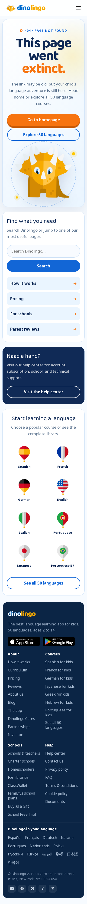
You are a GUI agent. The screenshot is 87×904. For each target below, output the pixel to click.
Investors (16, 734)
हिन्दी (59, 854)
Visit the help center (43, 391)
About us (15, 694)
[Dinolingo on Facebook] (22, 889)
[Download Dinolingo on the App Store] (24, 641)
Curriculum (17, 670)
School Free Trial (22, 814)
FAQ (48, 777)
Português (17, 845)
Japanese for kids (60, 686)
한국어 (13, 862)
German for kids (59, 678)
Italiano (67, 837)
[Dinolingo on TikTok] (42, 889)
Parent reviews (24, 329)
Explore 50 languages (43, 134)
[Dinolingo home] (25, 8)
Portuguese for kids (58, 712)
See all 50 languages (43, 583)
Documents (55, 801)
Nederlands (40, 845)
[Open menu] (78, 8)
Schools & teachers (24, 753)
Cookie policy (56, 793)
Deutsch (50, 837)
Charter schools (21, 761)
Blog (11, 702)
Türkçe (32, 854)
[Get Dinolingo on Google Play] (59, 641)
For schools (21, 313)
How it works (23, 283)
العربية (47, 854)
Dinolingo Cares (21, 718)
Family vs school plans (21, 796)
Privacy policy (56, 769)
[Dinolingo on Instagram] (32, 889)
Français (32, 837)
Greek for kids (57, 694)
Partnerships (19, 726)
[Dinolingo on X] (53, 889)
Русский (15, 854)
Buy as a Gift (18, 806)
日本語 (72, 854)
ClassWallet (17, 785)
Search (43, 266)
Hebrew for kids (59, 702)
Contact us (54, 761)
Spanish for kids (59, 662)
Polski (58, 845)
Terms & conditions (61, 785)
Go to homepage (43, 119)
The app (15, 710)
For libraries (18, 777)
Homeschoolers (21, 769)
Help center (55, 753)
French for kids (58, 670)
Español (14, 837)
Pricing (17, 298)
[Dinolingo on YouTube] (12, 889)
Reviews (15, 686)
